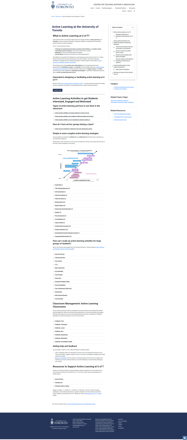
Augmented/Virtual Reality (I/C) (63, 236)
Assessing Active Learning (62, 386)
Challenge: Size (59, 331)
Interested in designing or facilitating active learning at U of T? (124, 36)
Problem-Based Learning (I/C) (63, 226)
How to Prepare (59, 379)
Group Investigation (60, 285)
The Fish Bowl (58, 274)
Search (130, 11)
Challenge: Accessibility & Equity (63, 341)
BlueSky (120, 422)
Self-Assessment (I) (60, 191)
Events (124, 11)
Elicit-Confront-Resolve (61, 295)
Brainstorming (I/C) (60, 202)
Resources (132, 8)
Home (92, 8)
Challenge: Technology (61, 324)
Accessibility (121, 428)
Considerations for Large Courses (122, 117)
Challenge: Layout (60, 328)
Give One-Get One (60, 254)
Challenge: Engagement (61, 334)
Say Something (59, 271)
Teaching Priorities (120, 8)
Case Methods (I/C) (60, 219)
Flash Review (58, 292)
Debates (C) (58, 212)
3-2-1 (56, 264)
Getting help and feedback (122, 69)
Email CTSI (120, 419)
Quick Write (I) (59, 185)
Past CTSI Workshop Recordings (122, 114)
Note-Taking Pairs (60, 268)
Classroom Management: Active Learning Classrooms (122, 66)
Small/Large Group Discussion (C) (64, 209)
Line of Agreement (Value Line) (63, 288)
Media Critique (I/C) (60, 205)
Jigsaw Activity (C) (60, 222)
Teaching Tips (58, 382)
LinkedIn (120, 424)
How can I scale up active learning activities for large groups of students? (124, 60)
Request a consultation (61, 358)
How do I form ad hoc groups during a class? (123, 51)
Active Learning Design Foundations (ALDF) (71, 83)
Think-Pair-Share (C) (60, 198)
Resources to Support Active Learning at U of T (123, 73)
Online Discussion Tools (120, 119)
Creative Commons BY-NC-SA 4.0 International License (81, 404)
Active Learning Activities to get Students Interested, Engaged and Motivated (122, 42)
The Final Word (59, 298)
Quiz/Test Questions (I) (61, 195)
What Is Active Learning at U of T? (122, 32)
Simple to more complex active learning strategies (124, 55)
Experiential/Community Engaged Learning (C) (67, 233)
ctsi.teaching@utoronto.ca (79, 425)
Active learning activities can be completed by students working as (72, 119)
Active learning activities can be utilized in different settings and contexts (74, 116)
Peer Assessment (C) (60, 215)
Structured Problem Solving (62, 281)
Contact (98, 8)
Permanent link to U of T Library (93, 393)
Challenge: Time (59, 321)
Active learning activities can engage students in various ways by (72, 113)
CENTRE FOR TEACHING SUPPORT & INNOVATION (114, 5)
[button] (79, 113)
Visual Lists (58, 278)
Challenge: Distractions (61, 338)
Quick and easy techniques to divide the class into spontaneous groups (73, 129)
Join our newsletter (122, 421)
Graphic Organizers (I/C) (61, 229)
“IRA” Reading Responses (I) (62, 188)
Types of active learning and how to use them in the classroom (124, 47)
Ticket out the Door (60, 257)
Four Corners (58, 261)
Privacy (120, 426)
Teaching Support (107, 8)
